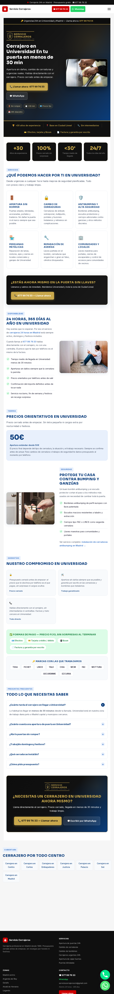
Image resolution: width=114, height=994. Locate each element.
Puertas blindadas (66, 963)
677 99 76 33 (86, 21)
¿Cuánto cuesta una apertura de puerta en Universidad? (56, 724)
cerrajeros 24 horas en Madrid (24, 332)
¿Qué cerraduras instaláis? (56, 754)
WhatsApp (63, 979)
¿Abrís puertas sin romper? (56, 734)
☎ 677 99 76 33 (79, 2)
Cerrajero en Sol (103, 865)
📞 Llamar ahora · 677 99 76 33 (27, 86)
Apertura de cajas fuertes (70, 959)
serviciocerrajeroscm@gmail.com (73, 983)
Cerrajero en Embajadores (48, 865)
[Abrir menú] (109, 9)
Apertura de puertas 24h (69, 943)
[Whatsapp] (105, 986)
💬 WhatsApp (17, 96)
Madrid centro (9, 975)
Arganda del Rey (10, 979)
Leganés (6, 990)
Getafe (6, 983)
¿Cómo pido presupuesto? (56, 764)
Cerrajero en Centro (11, 865)
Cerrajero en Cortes (29, 865)
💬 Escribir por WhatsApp (81, 820)
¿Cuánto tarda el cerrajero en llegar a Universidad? (56, 704)
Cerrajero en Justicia (66, 865)
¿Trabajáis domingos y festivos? (56, 744)
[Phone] (105, 975)
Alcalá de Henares (10, 987)
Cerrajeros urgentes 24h (69, 955)
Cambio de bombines (68, 951)
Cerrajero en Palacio (84, 865)
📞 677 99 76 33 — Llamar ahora (32, 295)
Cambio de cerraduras (68, 947)
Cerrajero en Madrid (11, 877)
